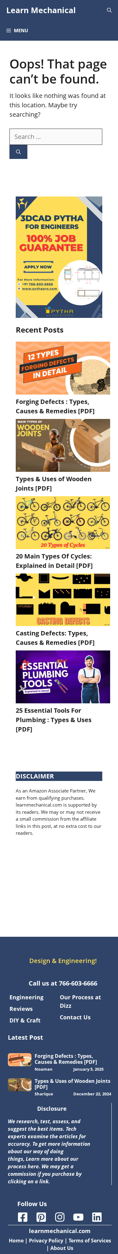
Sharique (44, 1094)
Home (16, 1240)
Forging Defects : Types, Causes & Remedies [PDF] (66, 1059)
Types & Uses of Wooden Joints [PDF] (72, 1084)
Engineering (26, 997)
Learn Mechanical (41, 10)
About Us (61, 1248)
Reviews (21, 1008)
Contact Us (75, 1017)
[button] (109, 10)
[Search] (18, 152)
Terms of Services (90, 1240)
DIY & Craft (25, 1020)
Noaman (44, 1069)
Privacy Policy (46, 1240)
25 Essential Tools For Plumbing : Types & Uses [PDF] (54, 719)
